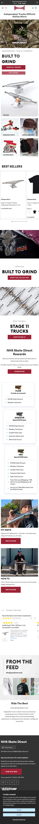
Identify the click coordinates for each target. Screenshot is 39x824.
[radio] (29, 212)
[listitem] (15, 634)
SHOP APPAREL (14, 73)
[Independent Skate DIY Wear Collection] (19, 244)
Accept (19, 810)
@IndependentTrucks (21, 708)
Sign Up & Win (11, 771)
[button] (3, 8)
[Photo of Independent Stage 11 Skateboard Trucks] (19, 301)
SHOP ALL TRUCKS (15, 67)
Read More (15, 638)
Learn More (22, 371)
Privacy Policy (9, 805)
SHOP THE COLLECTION (19, 277)
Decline (19, 815)
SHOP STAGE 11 (19, 337)
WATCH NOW (11, 541)
